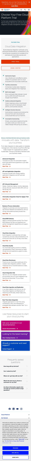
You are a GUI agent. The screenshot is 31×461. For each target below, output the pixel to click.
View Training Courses (9, 338)
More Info (15, 457)
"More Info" (21, 439)
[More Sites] (21, 10)
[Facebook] (10, 409)
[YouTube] (17, 409)
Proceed (15, 448)
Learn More (14, 6)
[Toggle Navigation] (29, 10)
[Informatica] (5, 10)
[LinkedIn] (14, 409)
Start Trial (5, 166)
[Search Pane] (25, 10)
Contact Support (7, 349)
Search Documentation (9, 328)
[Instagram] (21, 409)
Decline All (15, 452)
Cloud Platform (5, 414)
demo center (16, 68)
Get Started (4, 418)
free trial (15, 61)
